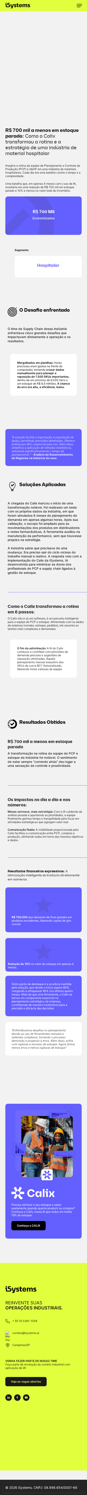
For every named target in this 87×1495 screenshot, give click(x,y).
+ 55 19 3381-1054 (24, 1321)
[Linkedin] (8, 1397)
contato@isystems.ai (25, 1333)
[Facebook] (17, 1397)
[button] (79, 5)
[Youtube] (26, 1397)
